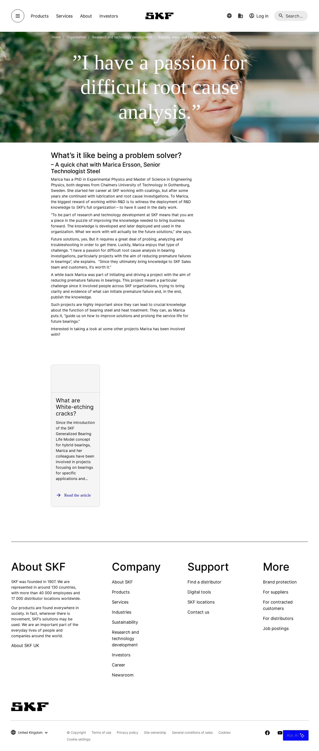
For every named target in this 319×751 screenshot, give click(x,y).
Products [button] (40, 16)
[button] (229, 16)
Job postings (276, 628)
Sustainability (125, 622)
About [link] (86, 16)
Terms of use (101, 732)
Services (120, 602)
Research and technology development (122, 37)
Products (121, 592)
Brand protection (280, 581)
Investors (121, 654)
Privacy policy (127, 732)
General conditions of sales (192, 732)
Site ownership (155, 732)
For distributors (278, 618)
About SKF (122, 581)
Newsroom (123, 674)
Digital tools (199, 592)
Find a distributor (204, 581)
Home (56, 37)
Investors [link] (108, 16)
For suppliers (275, 592)
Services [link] (64, 16)
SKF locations (201, 602)
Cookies (224, 732)
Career (118, 664)
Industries (121, 612)
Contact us (198, 612)
